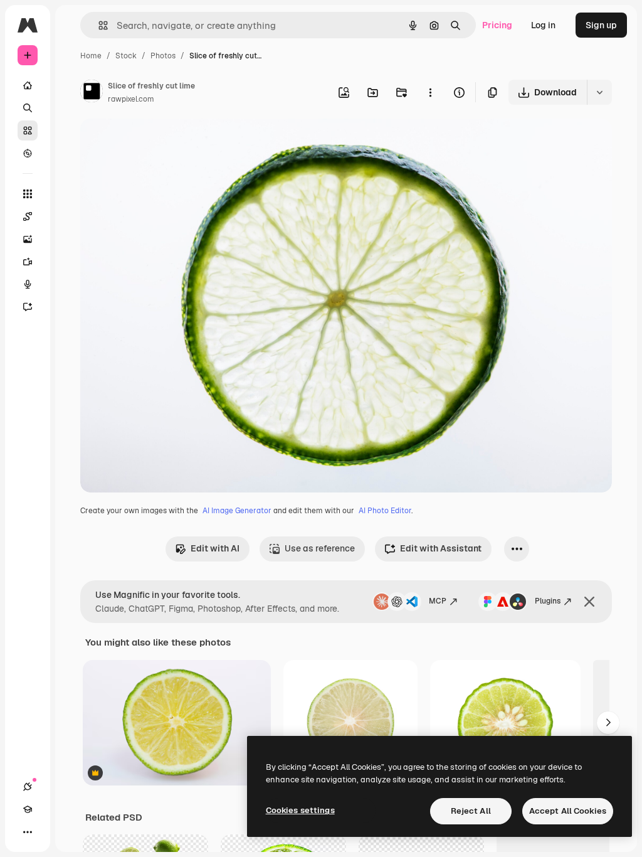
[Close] (589, 601)
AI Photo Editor (385, 511)
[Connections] (28, 787)
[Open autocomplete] (98, 25)
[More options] (430, 92)
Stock (126, 56)
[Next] (608, 722)
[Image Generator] (28, 239)
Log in (543, 25)
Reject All (471, 811)
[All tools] (28, 194)
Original (160, 143)
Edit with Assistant (441, 548)
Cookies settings (300, 810)
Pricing (497, 25)
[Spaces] (28, 216)
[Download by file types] (599, 92)
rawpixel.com (131, 99)
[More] (28, 832)
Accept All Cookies (567, 811)
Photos (163, 56)
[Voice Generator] (28, 284)
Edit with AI (215, 548)
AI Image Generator (237, 511)
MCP (437, 601)
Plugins (547, 601)
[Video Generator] (28, 262)
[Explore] (28, 153)
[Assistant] (28, 307)
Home (91, 56)
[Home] (28, 85)
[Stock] (28, 130)
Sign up (601, 25)
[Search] (28, 108)
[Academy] (28, 809)
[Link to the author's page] (91, 93)
